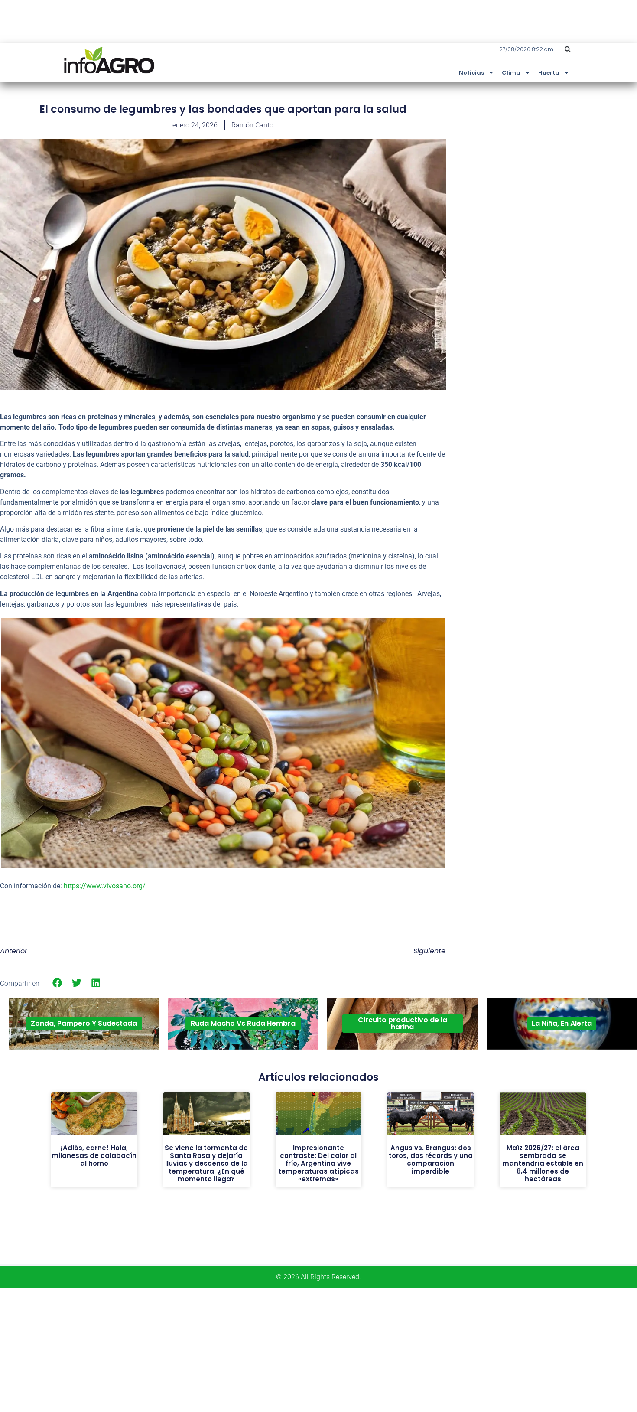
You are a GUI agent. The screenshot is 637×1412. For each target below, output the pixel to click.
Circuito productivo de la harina (402, 1023)
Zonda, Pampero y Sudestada (84, 1023)
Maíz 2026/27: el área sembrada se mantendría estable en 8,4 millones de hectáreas (542, 1163)
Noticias (471, 72)
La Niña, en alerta (562, 1023)
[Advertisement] (572, 166)
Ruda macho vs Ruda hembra (243, 1023)
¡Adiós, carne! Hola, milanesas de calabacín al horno (94, 1155)
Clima (511, 72)
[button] (567, 49)
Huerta (548, 72)
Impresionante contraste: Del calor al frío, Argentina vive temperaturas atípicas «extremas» (318, 1163)
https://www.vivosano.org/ (105, 886)
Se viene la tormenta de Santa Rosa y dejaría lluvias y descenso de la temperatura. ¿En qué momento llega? (206, 1163)
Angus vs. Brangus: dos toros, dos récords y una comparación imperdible (431, 1159)
